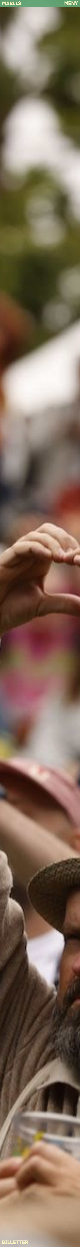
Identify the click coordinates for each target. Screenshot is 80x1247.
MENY (71, 3)
